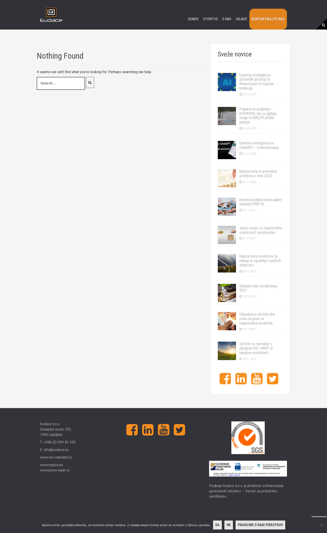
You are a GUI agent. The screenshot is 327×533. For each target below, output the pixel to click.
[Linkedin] (241, 382)
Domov (193, 19)
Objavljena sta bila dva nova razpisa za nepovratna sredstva (257, 318)
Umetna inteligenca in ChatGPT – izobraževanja (259, 145)
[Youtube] (256, 382)
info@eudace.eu (56, 450)
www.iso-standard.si (56, 457)
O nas (226, 19)
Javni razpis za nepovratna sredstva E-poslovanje (260, 230)
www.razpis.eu (51, 465)
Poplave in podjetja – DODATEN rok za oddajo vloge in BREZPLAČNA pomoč (258, 115)
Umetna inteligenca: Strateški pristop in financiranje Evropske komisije (256, 81)
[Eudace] (51, 14)
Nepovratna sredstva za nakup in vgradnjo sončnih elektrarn (260, 260)
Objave (241, 19)
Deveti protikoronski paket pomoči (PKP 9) (260, 201)
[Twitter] (272, 382)
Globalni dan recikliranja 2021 (258, 288)
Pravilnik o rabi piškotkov (260, 525)
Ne (229, 525)
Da (217, 525)
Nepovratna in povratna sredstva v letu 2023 (258, 173)
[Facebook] (225, 382)
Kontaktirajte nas (268, 19)
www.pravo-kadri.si (55, 470)
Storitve (210, 19)
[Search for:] (61, 83)
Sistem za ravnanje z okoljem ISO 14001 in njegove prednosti (256, 348)
